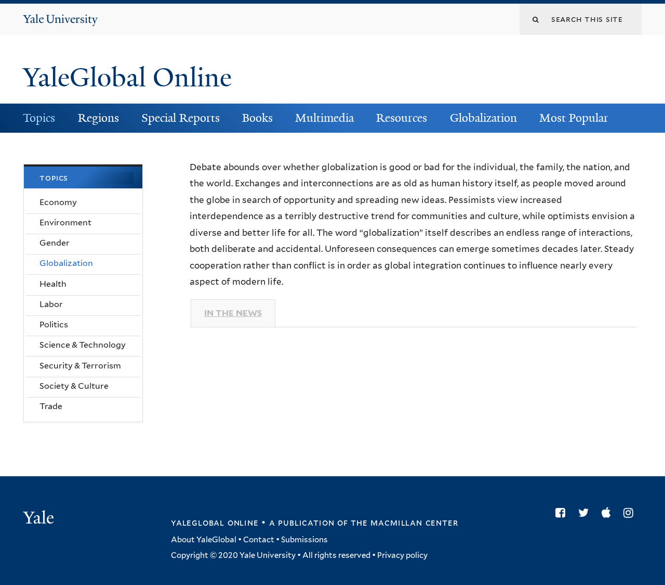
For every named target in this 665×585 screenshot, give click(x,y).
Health (52, 284)
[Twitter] (586, 512)
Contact (258, 539)
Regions (98, 117)
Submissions (304, 539)
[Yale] (40, 519)
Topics (39, 117)
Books (257, 117)
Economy (58, 202)
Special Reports (180, 117)
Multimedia (324, 117)
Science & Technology (82, 345)
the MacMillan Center (404, 522)
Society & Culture (74, 386)
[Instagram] (631, 512)
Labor (51, 304)
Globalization (483, 117)
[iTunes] (609, 512)
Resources (401, 117)
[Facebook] (562, 512)
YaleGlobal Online (127, 77)
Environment (65, 222)
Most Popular (573, 117)
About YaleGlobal (203, 539)
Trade (50, 406)
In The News (233, 313)
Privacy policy (402, 555)
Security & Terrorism (80, 366)
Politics (53, 324)
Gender (54, 243)
